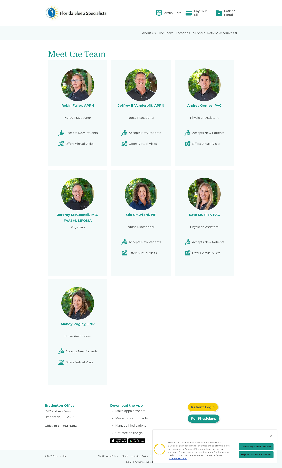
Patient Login (203, 407)
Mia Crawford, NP (141, 215)
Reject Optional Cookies (256, 454)
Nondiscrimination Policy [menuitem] (135, 456)
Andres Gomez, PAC (204, 105)
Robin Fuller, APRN (77, 105)
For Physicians (203, 419)
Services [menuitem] (199, 33)
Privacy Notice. (178, 458)
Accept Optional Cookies (256, 446)
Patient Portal (229, 13)
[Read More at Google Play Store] (136, 440)
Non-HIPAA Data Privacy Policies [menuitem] (143, 461)
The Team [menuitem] (165, 33)
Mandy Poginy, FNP (78, 324)
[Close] (270, 436)
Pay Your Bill (200, 13)
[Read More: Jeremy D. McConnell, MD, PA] (75, 13)
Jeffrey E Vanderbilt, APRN (141, 105)
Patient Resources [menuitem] (220, 33)
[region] (215, 446)
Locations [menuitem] (183, 33)
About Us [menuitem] (149, 33)
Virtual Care (172, 13)
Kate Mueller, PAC (204, 215)
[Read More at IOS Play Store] (118, 440)
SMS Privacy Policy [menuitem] (108, 456)
